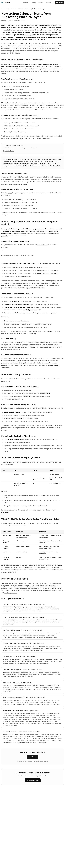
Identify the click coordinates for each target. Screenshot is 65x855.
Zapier (10, 193)
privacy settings (27, 676)
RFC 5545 (53, 685)
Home (3, 9)
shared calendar (45, 672)
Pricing (34, 2)
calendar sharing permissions (26, 347)
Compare (40, 2)
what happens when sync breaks (23, 742)
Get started (59, 2)
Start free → (32, 757)
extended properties (50, 570)
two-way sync (17, 82)
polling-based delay (30, 182)
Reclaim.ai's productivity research (20, 43)
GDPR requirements (10, 593)
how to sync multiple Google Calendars (30, 611)
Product (25, 2)
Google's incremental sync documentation (21, 333)
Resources (48, 2)
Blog (7, 9)
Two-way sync (39, 646)
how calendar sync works (52, 331)
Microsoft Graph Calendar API (21, 285)
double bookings (54, 48)
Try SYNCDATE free (8, 151)
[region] (32, 477)
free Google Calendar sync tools (26, 449)
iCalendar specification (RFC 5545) (28, 107)
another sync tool (37, 119)
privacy (30, 583)
